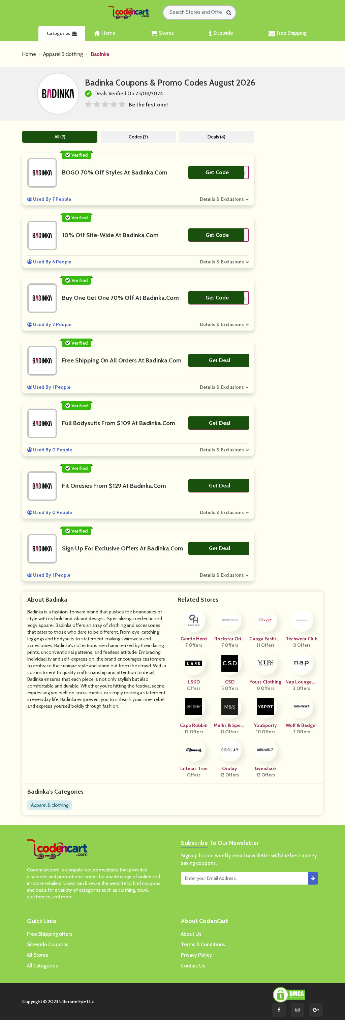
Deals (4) (216, 137)
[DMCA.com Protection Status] (289, 994)
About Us (191, 934)
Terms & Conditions (203, 945)
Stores (166, 33)
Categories (58, 33)
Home (109, 33)
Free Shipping (292, 33)
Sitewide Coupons (47, 945)
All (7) (60, 137)
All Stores (37, 955)
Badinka (100, 54)
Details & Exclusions (222, 199)
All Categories (42, 966)
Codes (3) (138, 137)
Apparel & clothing (63, 54)
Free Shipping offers (49, 934)
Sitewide (223, 33)
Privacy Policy (196, 955)
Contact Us (193, 966)
